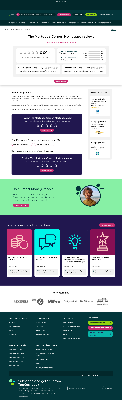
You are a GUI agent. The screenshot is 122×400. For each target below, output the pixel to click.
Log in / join (40, 326)
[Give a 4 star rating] (51, 125)
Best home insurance (16, 357)
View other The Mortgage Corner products (61, 42)
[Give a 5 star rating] (55, 125)
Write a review (64, 14)
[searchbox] (36, 14)
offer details (49, 393)
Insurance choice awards (96, 334)
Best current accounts (16, 361)
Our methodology (15, 326)
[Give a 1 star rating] (38, 125)
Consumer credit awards (99, 328)
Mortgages (28, 29)
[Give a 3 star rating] (46, 125)
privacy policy (23, 396)
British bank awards (97, 323)
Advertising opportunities (71, 338)
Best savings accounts (16, 353)
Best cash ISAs (14, 365)
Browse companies (42, 334)
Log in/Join (78, 14)
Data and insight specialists (72, 326)
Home (7, 29)
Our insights (48, 271)
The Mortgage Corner (17, 29)
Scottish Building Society (44, 349)
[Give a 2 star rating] (42, 125)
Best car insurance (15, 349)
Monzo (38, 364)
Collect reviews (68, 322)
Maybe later (109, 388)
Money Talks (21, 271)
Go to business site (106, 14)
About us (12, 322)
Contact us (12, 334)
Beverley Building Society (44, 368)
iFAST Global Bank (42, 360)
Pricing (65, 334)
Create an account (21, 205)
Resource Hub (40, 330)
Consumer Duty (68, 330)
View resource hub (107, 225)
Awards (103, 271)
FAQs (11, 330)
